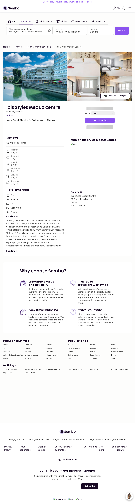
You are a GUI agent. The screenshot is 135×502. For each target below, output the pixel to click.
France (18, 47)
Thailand (49, 352)
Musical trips (30, 373)
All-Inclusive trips (53, 369)
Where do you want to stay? (22, 29)
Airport (87, 113)
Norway (28, 359)
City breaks (7, 373)
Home (6, 47)
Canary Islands (52, 355)
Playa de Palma (74, 348)
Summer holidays (10, 369)
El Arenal (93, 359)
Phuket (92, 352)
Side (113, 359)
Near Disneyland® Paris (39, 47)
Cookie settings (69, 459)
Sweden (28, 352)
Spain (5, 345)
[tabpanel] (67, 31)
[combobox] (27, 32)
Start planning (99, 120)
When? (59, 29)
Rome (70, 352)
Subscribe (90, 486)
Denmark (28, 345)
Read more (12, 216)
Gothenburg (73, 355)
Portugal (49, 359)
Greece (49, 348)
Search (121, 30)
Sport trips (94, 369)
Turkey (49, 345)
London (114, 348)
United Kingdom (31, 355)
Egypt (5, 359)
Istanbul (71, 359)
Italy (4, 348)
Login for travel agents (120, 448)
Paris (113, 345)
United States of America (13, 355)
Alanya (71, 345)
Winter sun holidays (33, 369)
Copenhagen (95, 355)
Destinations (90, 447)
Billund (92, 345)
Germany (7, 352)
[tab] (12, 21)
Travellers (94, 29)
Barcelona (94, 348)
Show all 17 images (116, 96)
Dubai (113, 355)
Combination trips (75, 369)
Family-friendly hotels (119, 369)
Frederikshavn (117, 352)
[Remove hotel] (49, 30)
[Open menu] (130, 8)
